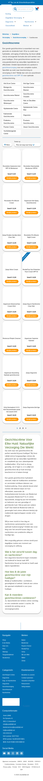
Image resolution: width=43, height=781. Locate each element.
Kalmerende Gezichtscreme (9, 115)
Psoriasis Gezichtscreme (28, 121)
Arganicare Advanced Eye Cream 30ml (11, 305)
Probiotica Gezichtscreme (9, 121)
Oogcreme (26, 115)
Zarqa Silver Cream (11, 269)
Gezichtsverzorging (19, 37)
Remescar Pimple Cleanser (12, 338)
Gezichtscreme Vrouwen (28, 95)
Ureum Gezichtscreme (31, 127)
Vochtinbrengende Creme (10, 132)
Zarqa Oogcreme (31, 373)
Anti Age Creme (28, 83)
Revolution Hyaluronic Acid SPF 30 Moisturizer (11, 167)
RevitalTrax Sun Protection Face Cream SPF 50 (31, 271)
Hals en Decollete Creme (29, 102)
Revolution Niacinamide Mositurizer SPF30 (31, 167)
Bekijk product (12, 178)
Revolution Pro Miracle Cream (11, 202)
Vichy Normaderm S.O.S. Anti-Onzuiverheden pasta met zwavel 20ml (11, 410)
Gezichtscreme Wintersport (9, 102)
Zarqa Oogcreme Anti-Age (31, 407)
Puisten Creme (9, 127)
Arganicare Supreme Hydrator (31, 339)
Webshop (5, 34)
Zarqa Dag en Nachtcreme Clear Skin (31, 305)
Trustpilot (26, 706)
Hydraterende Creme (11, 108)
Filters (8, 145)
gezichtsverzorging (9, 67)
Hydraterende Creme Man (30, 108)
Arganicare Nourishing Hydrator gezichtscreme (11, 374)
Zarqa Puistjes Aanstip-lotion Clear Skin (11, 236)
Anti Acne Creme (9, 83)
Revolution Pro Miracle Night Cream (31, 236)
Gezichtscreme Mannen (28, 88)
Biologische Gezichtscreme (9, 88)
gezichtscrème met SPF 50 (12, 75)
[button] (15, 18)
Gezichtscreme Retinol (11, 95)
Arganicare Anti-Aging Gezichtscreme (31, 202)
